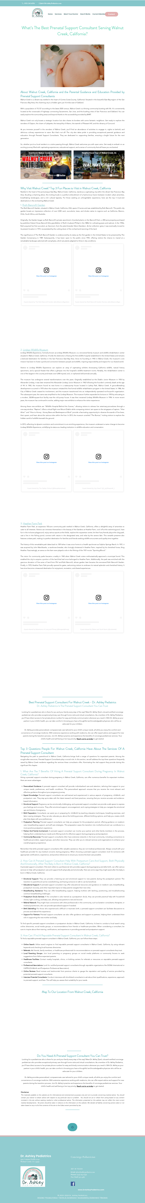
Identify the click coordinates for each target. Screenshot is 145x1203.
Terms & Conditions (67, 1198)
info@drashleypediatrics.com (85, 1172)
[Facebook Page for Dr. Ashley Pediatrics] (73, 1184)
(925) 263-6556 (29, 3)
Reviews (104, 1198)
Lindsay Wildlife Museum (35, 350)
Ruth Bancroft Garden (33, 205)
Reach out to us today (85, 739)
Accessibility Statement (88, 1198)
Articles (40, 1198)
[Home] (72, 1127)
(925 (78, 1174)
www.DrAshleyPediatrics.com (91, 1190)
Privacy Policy (52, 1198)
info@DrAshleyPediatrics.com (50, 3)
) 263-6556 (83, 1174)
